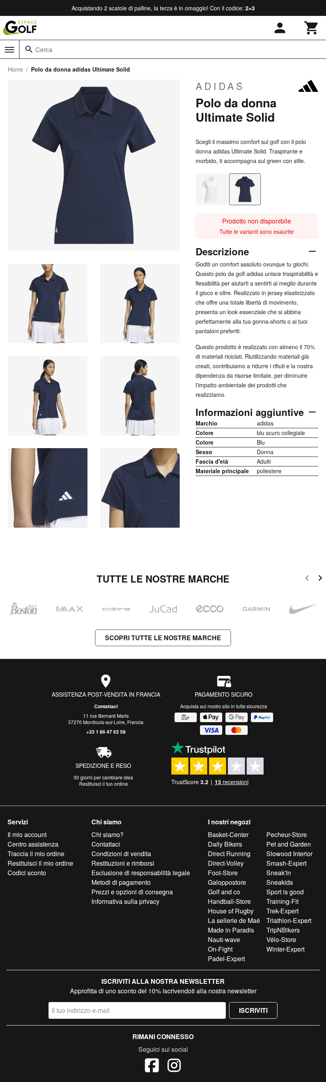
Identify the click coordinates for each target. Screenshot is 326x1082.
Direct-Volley (226, 863)
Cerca (43, 49)
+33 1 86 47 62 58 (106, 731)
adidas (220, 86)
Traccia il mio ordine (36, 853)
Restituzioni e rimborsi (122, 863)
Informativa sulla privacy (125, 901)
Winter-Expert (285, 949)
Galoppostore (227, 882)
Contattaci (106, 706)
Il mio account (27, 834)
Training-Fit (282, 901)
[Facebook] (152, 1066)
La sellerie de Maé (234, 920)
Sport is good (285, 891)
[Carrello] (312, 28)
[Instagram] (174, 1066)
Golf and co (224, 891)
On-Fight (220, 949)
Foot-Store (223, 872)
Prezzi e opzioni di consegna (132, 891)
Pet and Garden (288, 844)
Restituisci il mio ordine (40, 863)
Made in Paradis (231, 929)
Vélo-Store (281, 939)
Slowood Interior (289, 853)
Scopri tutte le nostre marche (163, 637)
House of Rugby (231, 910)
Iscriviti (253, 1010)
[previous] (307, 579)
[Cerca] (29, 49)
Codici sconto (27, 872)
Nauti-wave (224, 939)
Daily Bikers (225, 844)
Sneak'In (278, 872)
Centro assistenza (33, 844)
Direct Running (229, 853)
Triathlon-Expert (288, 920)
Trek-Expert (282, 910)
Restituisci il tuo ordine (103, 783)
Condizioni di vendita (121, 853)
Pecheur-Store (286, 834)
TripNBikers (283, 929)
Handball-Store (229, 901)
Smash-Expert (286, 863)
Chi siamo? (107, 834)
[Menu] (9, 49)
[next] (320, 579)
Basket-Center (228, 834)
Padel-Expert (226, 958)
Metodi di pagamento (121, 882)
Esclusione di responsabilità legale (140, 872)
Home (15, 69)
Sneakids (279, 882)
